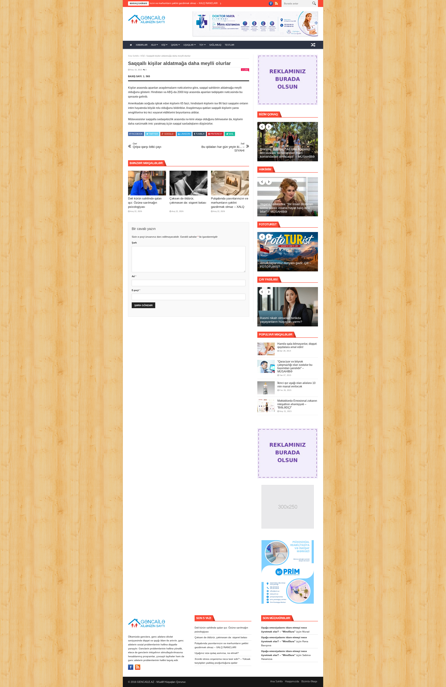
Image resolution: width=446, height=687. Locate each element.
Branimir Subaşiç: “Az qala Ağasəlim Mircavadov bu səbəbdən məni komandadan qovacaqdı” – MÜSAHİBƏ (287, 152)
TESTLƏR (229, 45)
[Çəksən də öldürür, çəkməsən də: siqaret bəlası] (188, 183)
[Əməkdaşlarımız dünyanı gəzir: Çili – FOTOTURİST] (287, 251)
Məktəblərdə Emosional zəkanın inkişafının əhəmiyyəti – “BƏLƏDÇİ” (297, 404)
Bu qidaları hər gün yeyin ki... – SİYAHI (222, 147)
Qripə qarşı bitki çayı (147, 145)
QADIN (174, 45)
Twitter (153, 134)
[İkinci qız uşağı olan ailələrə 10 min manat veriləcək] (266, 387)
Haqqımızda (292, 681)
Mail (231, 134)
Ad (134, 276)
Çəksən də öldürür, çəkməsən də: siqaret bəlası (221, 637)
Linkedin (185, 134)
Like (246, 70)
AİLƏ (153, 45)
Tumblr (200, 134)
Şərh (134, 242)
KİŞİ (163, 45)
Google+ (169, 134)
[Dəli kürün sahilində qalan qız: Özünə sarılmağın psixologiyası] (147, 183)
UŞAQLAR (188, 45)
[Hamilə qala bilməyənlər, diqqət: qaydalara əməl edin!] (266, 348)
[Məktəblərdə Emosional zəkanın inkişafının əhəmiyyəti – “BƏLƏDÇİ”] (266, 405)
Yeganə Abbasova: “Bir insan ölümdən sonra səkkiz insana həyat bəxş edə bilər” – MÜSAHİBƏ (286, 207)
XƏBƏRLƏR (142, 45)
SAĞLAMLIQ (215, 45)
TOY (201, 45)
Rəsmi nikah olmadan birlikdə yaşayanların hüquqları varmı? (281, 320)
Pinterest (216, 134)
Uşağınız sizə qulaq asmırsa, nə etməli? (194, 3)
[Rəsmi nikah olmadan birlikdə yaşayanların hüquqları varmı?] (287, 306)
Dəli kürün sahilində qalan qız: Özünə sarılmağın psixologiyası (145, 203)
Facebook (137, 134)
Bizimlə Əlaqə (309, 681)
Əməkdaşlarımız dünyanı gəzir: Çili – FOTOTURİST (285, 265)
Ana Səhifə (133, 56)
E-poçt (136, 290)
